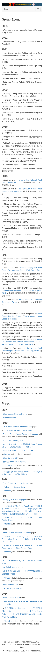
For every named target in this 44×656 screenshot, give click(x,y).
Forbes (6, 487)
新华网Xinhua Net (11, 571)
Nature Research (10, 444)
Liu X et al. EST (10, 465)
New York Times (10, 450)
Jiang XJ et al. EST (10, 584)
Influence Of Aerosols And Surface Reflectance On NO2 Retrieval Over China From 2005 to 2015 (22, 341)
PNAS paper (29, 316)
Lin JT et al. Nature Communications (17, 427)
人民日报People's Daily (15, 608)
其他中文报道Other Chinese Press (24, 514)
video (9, 604)
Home (5, 9)
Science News (26, 517)
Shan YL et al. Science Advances (16, 483)
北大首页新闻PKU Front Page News (17, 430)
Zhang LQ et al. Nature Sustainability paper (20, 434)
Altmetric (6, 454)
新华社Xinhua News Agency (14, 462)
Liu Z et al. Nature (10, 567)
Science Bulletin (9, 418)
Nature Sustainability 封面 (13, 440)
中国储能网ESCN (22, 474)
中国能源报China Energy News (15, 472)
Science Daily (19, 487)
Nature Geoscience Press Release (18, 545)
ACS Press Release (13, 588)
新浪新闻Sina (15, 447)
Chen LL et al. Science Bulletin (15, 414)
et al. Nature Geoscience (17, 533)
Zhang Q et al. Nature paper (14, 500)
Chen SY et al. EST (11, 458)
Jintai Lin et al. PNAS (11, 597)
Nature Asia (10, 517)
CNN (23, 450)
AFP (31, 450)
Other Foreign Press (24, 548)
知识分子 (29, 447)
